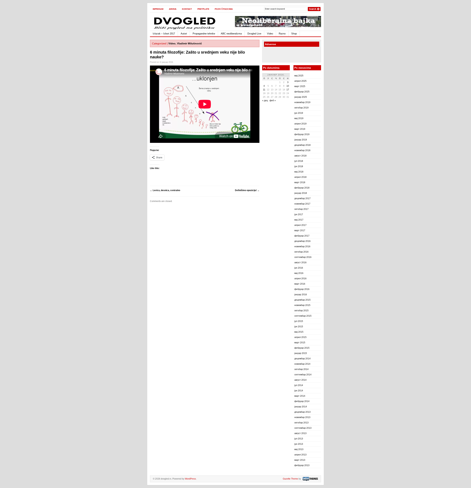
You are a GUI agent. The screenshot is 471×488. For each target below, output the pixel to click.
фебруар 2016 (301, 289)
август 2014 (300, 380)
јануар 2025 (300, 97)
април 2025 (300, 81)
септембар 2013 (302, 428)
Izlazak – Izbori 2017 (164, 33)
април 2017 (300, 225)
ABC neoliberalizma (231, 33)
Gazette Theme (290, 479)
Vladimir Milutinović (189, 43)
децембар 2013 (302, 412)
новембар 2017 (302, 203)
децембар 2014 (302, 358)
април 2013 (300, 454)
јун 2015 (298, 326)
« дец (265, 100)
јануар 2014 (300, 406)
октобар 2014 (301, 369)
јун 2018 (298, 166)
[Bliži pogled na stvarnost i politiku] (185, 29)
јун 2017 (298, 214)
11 (264, 89)
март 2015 (299, 342)
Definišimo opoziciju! (247, 190)
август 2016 (300, 262)
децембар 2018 (302, 145)
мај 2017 (298, 220)
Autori (184, 33)
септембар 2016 (302, 257)
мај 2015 (298, 332)
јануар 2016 (300, 294)
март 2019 (299, 129)
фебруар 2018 (301, 187)
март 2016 (299, 284)
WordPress (190, 479)
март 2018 (299, 182)
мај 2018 (298, 171)
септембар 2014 (302, 374)
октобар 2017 (301, 209)
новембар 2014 (302, 364)
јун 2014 (298, 390)
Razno (282, 33)
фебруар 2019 (301, 134)
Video (270, 33)
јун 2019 (298, 113)
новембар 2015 (302, 305)
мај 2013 (298, 449)
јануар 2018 (300, 193)
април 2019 (300, 123)
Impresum (158, 9)
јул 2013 (298, 438)
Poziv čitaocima (224, 9)
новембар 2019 (302, 102)
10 (287, 86)
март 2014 (299, 396)
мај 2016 (298, 273)
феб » (273, 100)
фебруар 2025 (301, 91)
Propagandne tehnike (204, 33)
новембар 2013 (302, 417)
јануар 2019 (300, 139)
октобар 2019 (301, 107)
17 (287, 89)
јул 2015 (298, 321)
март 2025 (299, 86)
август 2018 (300, 155)
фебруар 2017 (301, 236)
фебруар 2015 (301, 348)
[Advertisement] (285, 55)
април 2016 (300, 278)
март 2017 (299, 230)
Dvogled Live (254, 33)
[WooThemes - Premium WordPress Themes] (310, 479)
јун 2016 (298, 268)
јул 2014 (298, 385)
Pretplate (203, 9)
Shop (294, 33)
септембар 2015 (302, 316)
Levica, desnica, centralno (165, 190)
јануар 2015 (300, 353)
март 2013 (299, 460)
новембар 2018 (302, 150)
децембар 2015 (302, 300)
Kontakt (187, 9)
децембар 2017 (302, 198)
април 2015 (300, 337)
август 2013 (300, 433)
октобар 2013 (301, 422)
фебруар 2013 (301, 465)
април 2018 (300, 177)
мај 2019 (298, 118)
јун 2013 (298, 444)
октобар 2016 (301, 252)
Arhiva (172, 9)
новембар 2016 (302, 246)
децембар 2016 (302, 241)
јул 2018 (298, 161)
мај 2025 (298, 75)
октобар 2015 (301, 310)
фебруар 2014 (301, 401)
